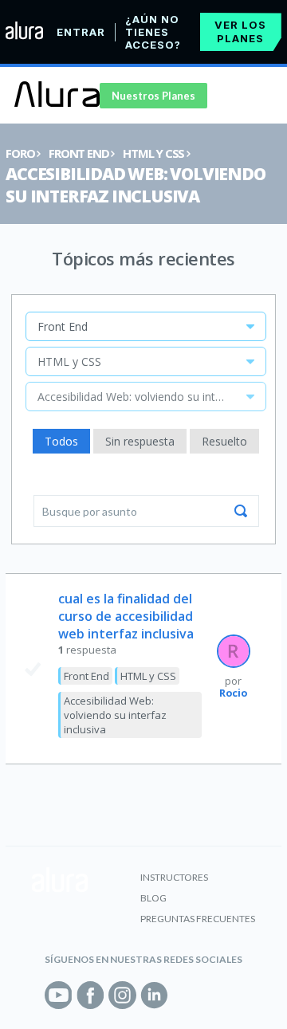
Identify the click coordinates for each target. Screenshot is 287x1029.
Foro (20, 153)
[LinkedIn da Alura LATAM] (154, 995)
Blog (153, 898)
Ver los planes (240, 31)
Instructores (174, 877)
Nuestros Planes (153, 95)
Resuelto (224, 441)
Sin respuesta (140, 441)
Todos (61, 441)
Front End (78, 153)
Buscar (240, 511)
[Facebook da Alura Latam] (90, 995)
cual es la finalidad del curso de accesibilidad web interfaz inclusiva (126, 616)
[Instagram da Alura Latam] (122, 995)
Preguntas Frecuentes (197, 919)
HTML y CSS (153, 153)
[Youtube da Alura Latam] (59, 995)
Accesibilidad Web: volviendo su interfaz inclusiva (135, 185)
